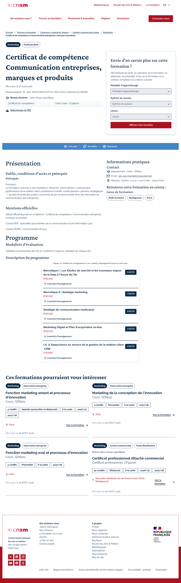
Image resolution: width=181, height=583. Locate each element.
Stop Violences (99, 554)
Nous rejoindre (99, 530)
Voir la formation (75, 425)
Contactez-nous (161, 18)
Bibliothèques (99, 547)
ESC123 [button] (48, 331)
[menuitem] (101, 5)
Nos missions (46, 530)
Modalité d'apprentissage (124, 85)
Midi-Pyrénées (116, 197)
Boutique (97, 540)
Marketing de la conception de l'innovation (127, 393)
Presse (95, 526)
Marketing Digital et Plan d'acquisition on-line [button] (72, 327)
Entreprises (123, 18)
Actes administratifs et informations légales (101, 569)
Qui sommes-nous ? (21, 18)
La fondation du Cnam (51, 533)
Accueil (9, 32)
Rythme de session (121, 98)
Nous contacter (100, 533)
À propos (97, 523)
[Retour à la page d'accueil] (18, 5)
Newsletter (161, 569)
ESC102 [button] (48, 296)
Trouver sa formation (50, 18)
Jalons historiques (48, 526)
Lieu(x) (114, 111)
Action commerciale (120, 445)
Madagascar (135, 197)
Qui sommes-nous (49, 523)
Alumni (43, 537)
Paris (149, 197)
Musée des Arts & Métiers (105, 543)
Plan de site (98, 557)
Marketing (108, 32)
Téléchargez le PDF (20, 110)
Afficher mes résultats (141, 125)
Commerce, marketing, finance (54, 32)
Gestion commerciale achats (86, 32)
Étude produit (31, 44)
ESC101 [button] (48, 278)
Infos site (44, 569)
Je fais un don (46, 540)
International (98, 550)
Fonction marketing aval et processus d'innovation (47, 453)
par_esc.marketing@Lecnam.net (135, 176)
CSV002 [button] (48, 352)
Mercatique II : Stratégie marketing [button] (65, 292)
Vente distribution (145, 445)
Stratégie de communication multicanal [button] (68, 309)
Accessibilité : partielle (139, 569)
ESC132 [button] (48, 313)
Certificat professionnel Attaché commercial (128, 458)
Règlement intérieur (63, 569)
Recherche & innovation (81, 18)
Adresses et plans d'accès (105, 537)
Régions (105, 18)
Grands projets (47, 543)
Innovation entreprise (35, 385)
